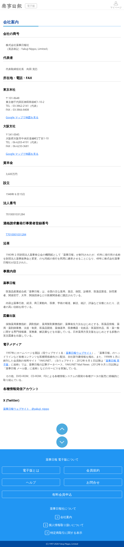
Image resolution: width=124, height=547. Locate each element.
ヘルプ (31, 482)
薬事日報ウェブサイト (79, 353)
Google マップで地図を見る (22, 117)
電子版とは (31, 470)
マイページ (116, 7)
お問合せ (93, 482)
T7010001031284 (16, 234)
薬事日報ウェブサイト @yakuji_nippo (26, 409)
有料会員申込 (62, 494)
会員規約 (93, 470)
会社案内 (66, 517)
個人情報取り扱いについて (66, 525)
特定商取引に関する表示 (66, 533)
